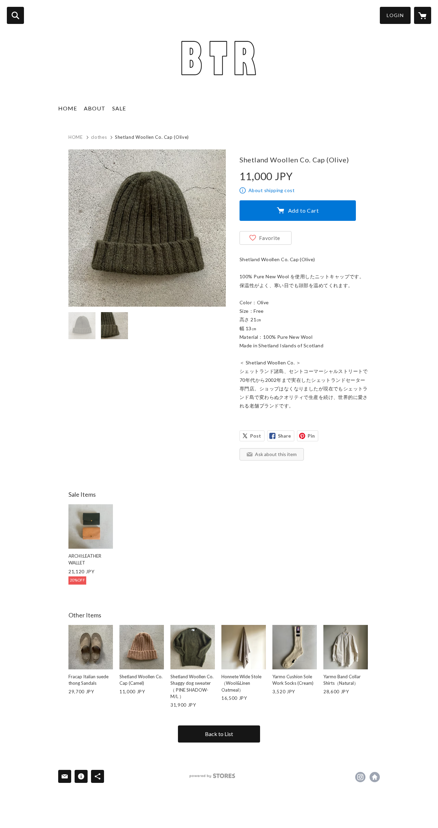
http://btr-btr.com (375, 777)
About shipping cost (271, 190)
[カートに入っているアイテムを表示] (422, 15)
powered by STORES (212, 775)
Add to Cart (303, 210)
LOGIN (395, 15)
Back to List (219, 734)
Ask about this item (276, 454)
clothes (99, 137)
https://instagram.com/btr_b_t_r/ (360, 777)
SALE (119, 108)
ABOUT (94, 108)
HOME (67, 108)
